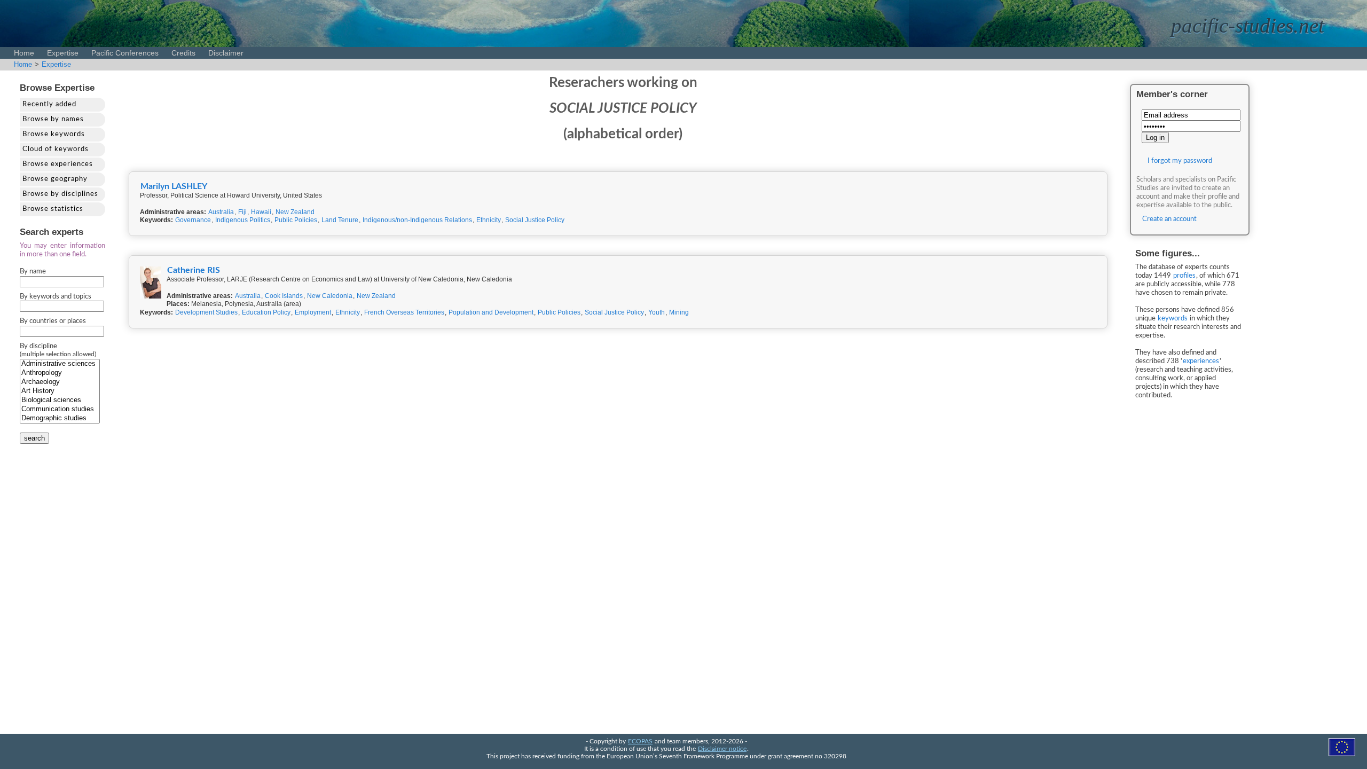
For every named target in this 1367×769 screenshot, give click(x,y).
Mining (679, 312)
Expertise (62, 53)
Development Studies (206, 312)
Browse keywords (53, 134)
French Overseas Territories (404, 312)
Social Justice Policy (534, 220)
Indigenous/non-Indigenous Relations (417, 220)
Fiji (242, 212)
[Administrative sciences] (59, 363)
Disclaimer (225, 53)
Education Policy (266, 312)
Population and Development (491, 312)
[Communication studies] (59, 409)
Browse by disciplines (60, 194)
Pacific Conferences (125, 53)
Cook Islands (284, 296)
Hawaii (261, 212)
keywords (1173, 318)
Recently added (49, 104)
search (34, 438)
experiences (1201, 361)
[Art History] (59, 391)
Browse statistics (52, 209)
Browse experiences (57, 164)
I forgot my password (1180, 161)
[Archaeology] (59, 382)
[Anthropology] (59, 373)
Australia (221, 212)
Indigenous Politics (242, 220)
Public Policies (295, 220)
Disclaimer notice (722, 749)
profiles (1184, 275)
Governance (193, 220)
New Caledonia (329, 296)
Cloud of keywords (55, 149)
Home (24, 53)
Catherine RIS (193, 270)
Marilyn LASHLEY (173, 186)
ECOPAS (640, 741)
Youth (656, 312)
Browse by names (53, 119)
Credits (183, 53)
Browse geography (55, 179)
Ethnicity (488, 220)
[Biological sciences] (59, 400)
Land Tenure (339, 220)
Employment (313, 312)
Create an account (1169, 219)
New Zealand (295, 212)
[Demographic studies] (59, 418)
